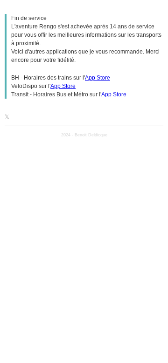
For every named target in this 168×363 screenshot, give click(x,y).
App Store (97, 77)
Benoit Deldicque (91, 135)
